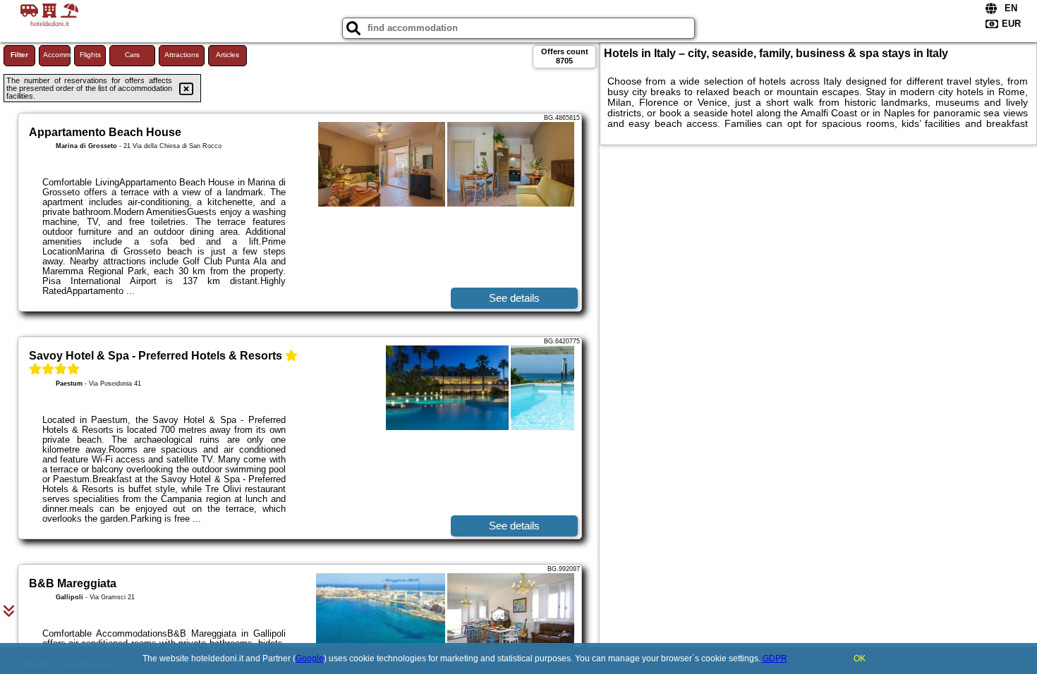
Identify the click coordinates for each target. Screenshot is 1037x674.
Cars (132, 55)
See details (514, 298)
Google (310, 658)
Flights (90, 55)
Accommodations (57, 55)
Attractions (181, 55)
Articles (227, 55)
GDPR (775, 658)
